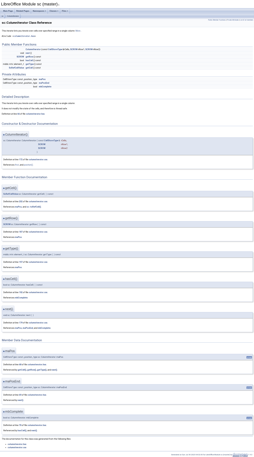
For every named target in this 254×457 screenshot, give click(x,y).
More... (79, 31)
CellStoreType (55, 49)
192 (20, 292)
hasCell (29, 60)
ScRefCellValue (16, 68)
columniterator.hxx (24, 36)
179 (20, 323)
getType (30, 64)
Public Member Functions (217, 20)
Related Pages (22, 11)
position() (28, 165)
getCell (29, 68)
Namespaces (38, 11)
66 (18, 114)
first (17, 165)
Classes (53, 11)
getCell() (22, 370)
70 (20, 425)
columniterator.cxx (38, 159)
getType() (42, 370)
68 (20, 364)
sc (2, 16)
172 (20, 159)
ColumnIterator (13, 16)
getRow (29, 57)
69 (20, 395)
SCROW (73, 49)
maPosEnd (44, 83)
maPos (42, 79)
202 (20, 201)
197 (20, 262)
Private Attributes (233, 20)
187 (20, 232)
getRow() (31, 370)
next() (54, 370)
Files (64, 11)
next (28, 53)
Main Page (8, 11)
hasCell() (22, 430)
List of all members (246, 20)
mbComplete (45, 86)
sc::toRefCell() (34, 207)
